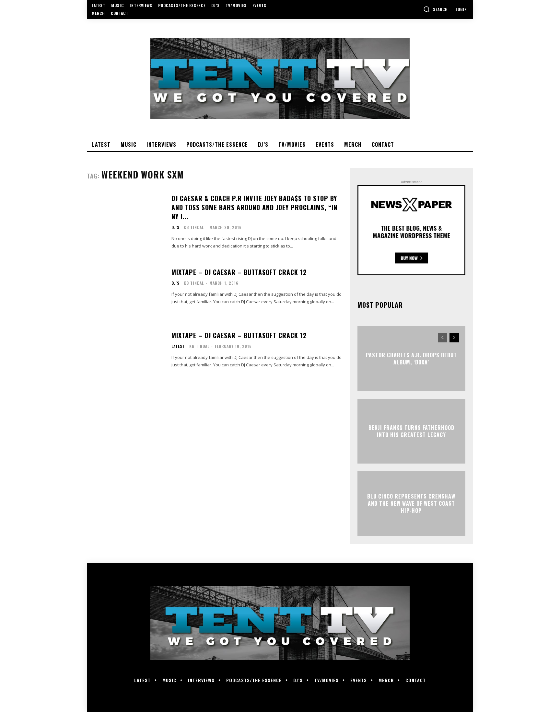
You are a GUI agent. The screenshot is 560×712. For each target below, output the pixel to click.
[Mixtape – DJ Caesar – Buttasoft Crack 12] (125, 286)
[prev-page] (442, 337)
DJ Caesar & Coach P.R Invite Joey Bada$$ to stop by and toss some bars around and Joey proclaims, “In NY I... (254, 207)
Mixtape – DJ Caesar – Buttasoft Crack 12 (239, 272)
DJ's (175, 227)
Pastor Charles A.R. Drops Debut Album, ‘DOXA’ (411, 358)
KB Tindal (194, 227)
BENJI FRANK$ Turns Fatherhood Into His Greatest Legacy (411, 430)
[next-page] (454, 337)
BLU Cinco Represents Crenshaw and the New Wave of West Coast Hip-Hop (411, 503)
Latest (178, 346)
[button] (435, 9)
